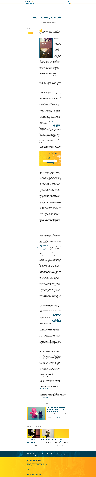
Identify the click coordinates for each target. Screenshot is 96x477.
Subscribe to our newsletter (30, 3)
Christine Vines (45, 446)
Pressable (40, 474)
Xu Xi (30, 446)
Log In (65, 1)
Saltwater (53, 30)
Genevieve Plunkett (60, 446)
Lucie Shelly (30, 29)
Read (57, 417)
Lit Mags (29, 437)
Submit (50, 163)
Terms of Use (54, 469)
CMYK (39, 473)
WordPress (32, 474)
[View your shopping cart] (68, 1)
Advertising (54, 470)
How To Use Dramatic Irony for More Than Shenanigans (56, 409)
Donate (64, 454)
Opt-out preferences (63, 469)
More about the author (43, 397)
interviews (48, 15)
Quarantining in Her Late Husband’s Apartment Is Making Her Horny (33, 441)
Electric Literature (52, 417)
